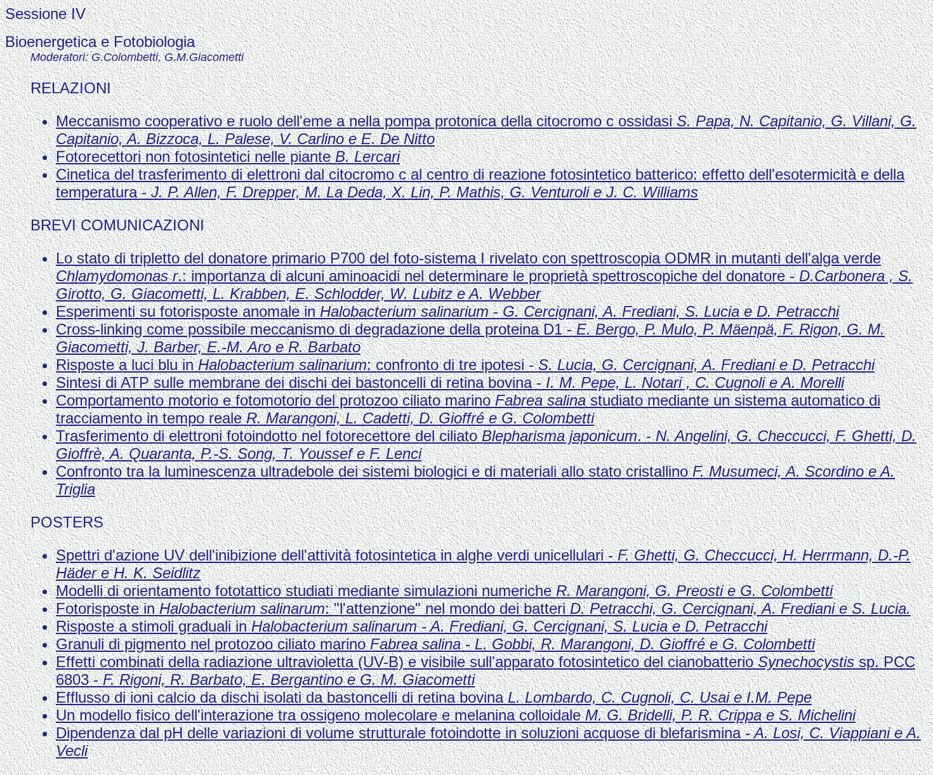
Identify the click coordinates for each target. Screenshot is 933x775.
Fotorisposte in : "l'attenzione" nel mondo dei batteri (483, 608)
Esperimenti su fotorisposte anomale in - (447, 311)
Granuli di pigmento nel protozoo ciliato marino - (435, 643)
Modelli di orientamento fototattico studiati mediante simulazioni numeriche (444, 590)
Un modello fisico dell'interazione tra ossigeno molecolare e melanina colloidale (456, 715)
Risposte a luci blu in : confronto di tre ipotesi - (465, 364)
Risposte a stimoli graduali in (411, 626)
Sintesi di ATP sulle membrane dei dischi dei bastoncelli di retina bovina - (450, 382)
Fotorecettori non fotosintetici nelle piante (228, 156)
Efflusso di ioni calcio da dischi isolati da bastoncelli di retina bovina (434, 697)
